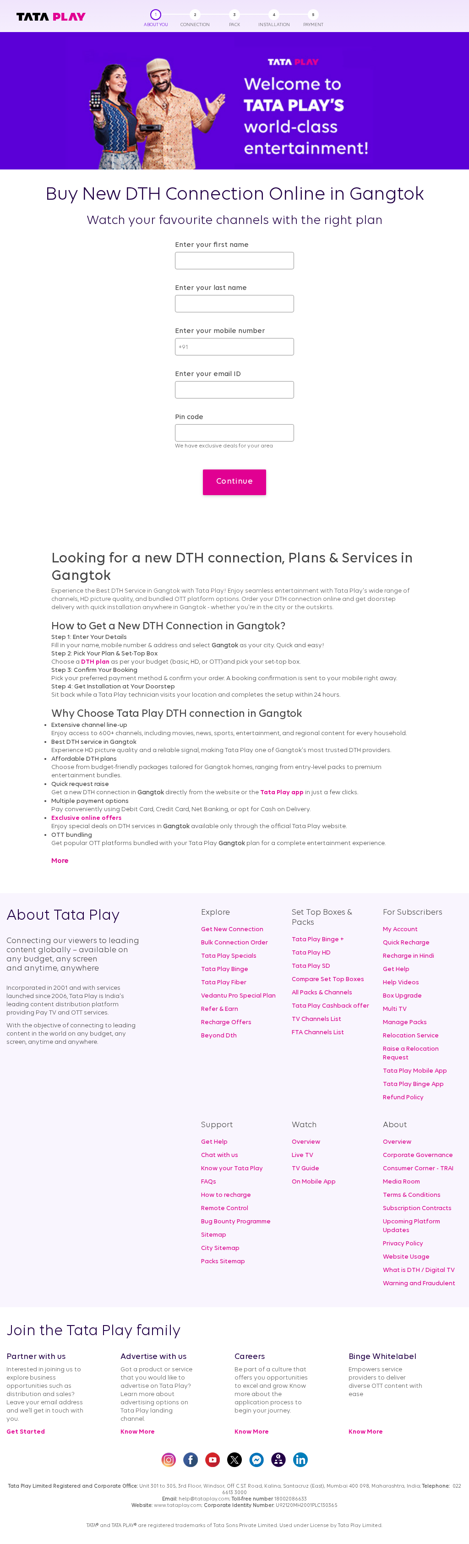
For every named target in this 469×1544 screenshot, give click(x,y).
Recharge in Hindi (408, 956)
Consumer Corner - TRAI (418, 1168)
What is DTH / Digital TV (419, 1270)
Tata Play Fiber (223, 982)
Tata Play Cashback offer (330, 1006)
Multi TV (395, 1009)
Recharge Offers (226, 1022)
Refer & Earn (219, 1009)
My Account (400, 929)
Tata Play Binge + (318, 939)
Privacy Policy (403, 1243)
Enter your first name (212, 245)
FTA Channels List (318, 1032)
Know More (137, 1432)
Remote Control (224, 1208)
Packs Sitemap (223, 1261)
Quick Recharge (406, 942)
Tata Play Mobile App (415, 1071)
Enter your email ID (208, 374)
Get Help (396, 969)
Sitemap (213, 1235)
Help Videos (401, 982)
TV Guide (305, 1168)
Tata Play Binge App (413, 1084)
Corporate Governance (418, 1155)
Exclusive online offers (86, 818)
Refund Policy (403, 1097)
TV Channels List (316, 1019)
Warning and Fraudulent (419, 1283)
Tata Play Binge (224, 969)
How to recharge (226, 1195)
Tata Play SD (311, 966)
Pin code (189, 417)
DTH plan (95, 662)
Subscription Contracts (417, 1208)
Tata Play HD (311, 952)
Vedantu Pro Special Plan (238, 996)
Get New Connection (232, 929)
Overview (306, 1142)
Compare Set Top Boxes (328, 979)
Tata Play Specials (228, 956)
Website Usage (406, 1257)
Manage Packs (405, 1022)
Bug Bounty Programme (236, 1221)
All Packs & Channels (322, 992)
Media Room (401, 1181)
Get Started (25, 1432)
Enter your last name (211, 288)
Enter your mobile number (220, 331)
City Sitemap (220, 1248)
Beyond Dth (219, 1035)
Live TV (302, 1155)
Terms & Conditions (412, 1195)
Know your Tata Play (232, 1168)
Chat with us (219, 1155)
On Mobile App (314, 1181)
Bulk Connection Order (234, 942)
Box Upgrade (402, 996)
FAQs (208, 1181)
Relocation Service (411, 1035)
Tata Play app (282, 792)
